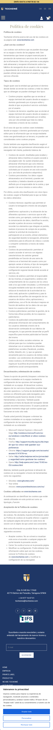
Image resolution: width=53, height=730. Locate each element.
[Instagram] (23, 611)
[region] (26, 707)
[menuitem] (40, 8)
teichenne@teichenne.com (26, 601)
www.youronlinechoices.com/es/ (30, 487)
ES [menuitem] (45, 9)
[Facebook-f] (17, 611)
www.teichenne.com (25, 40)
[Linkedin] (35, 611)
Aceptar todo (27, 712)
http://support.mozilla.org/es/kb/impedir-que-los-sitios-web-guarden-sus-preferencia (29, 445)
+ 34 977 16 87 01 (26, 598)
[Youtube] (29, 611)
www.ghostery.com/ (25, 481)
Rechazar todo (26, 725)
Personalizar (26, 718)
